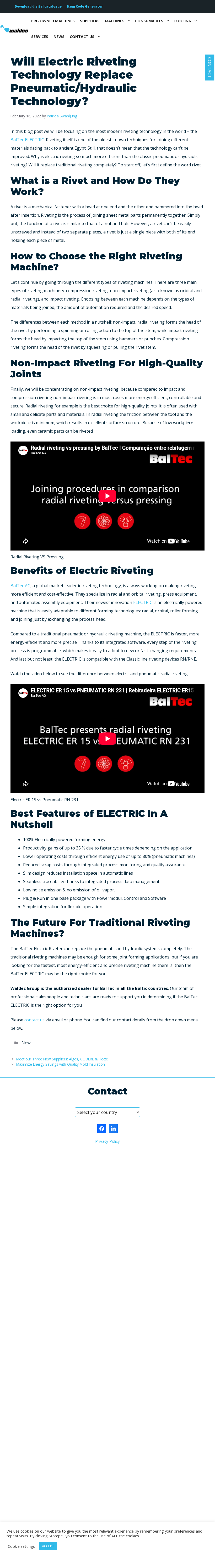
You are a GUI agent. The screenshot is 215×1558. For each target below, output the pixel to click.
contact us (34, 1020)
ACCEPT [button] (48, 1546)
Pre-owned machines (53, 20)
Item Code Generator (85, 6)
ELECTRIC (142, 602)
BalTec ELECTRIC (27, 140)
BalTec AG (20, 586)
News (58, 36)
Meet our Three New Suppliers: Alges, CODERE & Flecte (62, 1058)
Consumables (149, 20)
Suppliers (90, 20)
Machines (115, 20)
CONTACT (210, 67)
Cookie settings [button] (21, 1546)
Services (39, 36)
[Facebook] (102, 1129)
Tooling (182, 20)
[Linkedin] (113, 1129)
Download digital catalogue (38, 6)
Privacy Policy (107, 1141)
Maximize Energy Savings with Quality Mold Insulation (60, 1064)
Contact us (82, 36)
